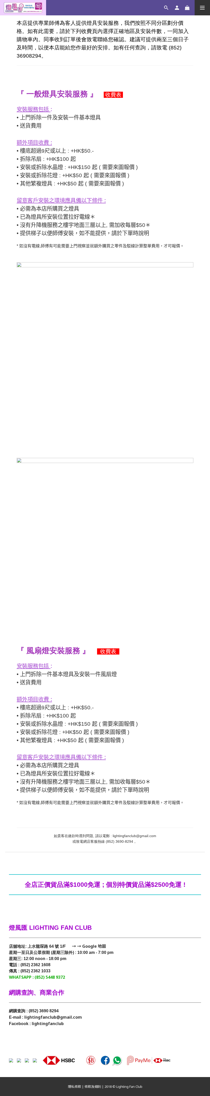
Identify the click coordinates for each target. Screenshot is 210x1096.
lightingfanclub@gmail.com (53, 1017)
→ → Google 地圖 (88, 946)
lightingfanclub (48, 1023)
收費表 (113, 95)
